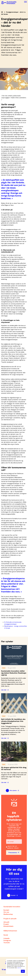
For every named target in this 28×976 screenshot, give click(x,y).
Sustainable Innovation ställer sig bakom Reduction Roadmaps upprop (13, 673)
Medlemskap (8, 914)
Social (6, 935)
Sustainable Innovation (12, 906)
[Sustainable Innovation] (8, 2)
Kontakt (13, 895)
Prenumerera (12, 852)
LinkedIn (7, 938)
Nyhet (3, 668)
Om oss (6, 912)
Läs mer (3, 690)
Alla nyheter (13, 790)
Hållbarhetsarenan (10, 931)
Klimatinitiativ (8, 926)
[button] (25, 1)
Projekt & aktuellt (10, 918)
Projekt (6, 924)
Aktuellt (6, 922)
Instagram (7, 940)
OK (23, 971)
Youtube (7, 942)
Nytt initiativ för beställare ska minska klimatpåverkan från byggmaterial (13, 721)
